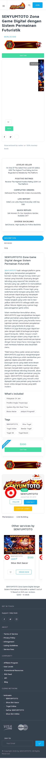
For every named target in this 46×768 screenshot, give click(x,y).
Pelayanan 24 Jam (14, 398)
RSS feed (8, 674)
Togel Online (11, 429)
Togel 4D (10, 433)
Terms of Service (11, 634)
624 (9, 129)
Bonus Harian (11, 411)
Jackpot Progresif (27, 411)
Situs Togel (26, 424)
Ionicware (8, 695)
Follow (15, 502)
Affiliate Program (11, 663)
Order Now (23, 572)
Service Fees (9, 649)
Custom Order (23, 509)
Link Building (22, 517)
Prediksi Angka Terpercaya (17, 403)
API (5, 678)
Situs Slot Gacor (19, 563)
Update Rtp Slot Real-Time (17, 407)
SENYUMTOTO (10, 270)
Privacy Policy (9, 638)
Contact (30, 502)
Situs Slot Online (12, 714)
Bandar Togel (26, 429)
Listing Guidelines (11, 645)
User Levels (8, 666)
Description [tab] (10, 238)
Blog (6, 682)
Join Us (7, 738)
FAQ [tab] (6, 248)
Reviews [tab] (8, 243)
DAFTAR (23, 55)
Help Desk (13, 613)
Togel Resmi (23, 433)
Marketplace (8, 517)
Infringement (9, 642)
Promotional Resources (13, 670)
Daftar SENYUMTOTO (15, 710)
